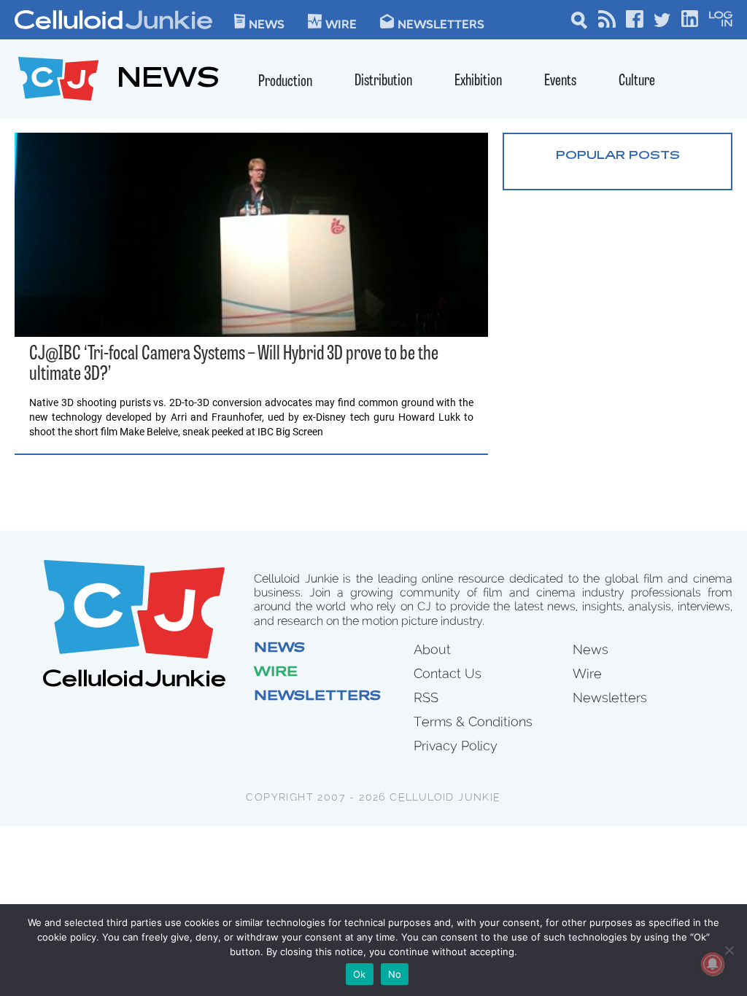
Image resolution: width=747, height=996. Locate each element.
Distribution (383, 81)
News (267, 23)
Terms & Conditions (473, 721)
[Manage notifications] (712, 964)
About (432, 649)
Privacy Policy (456, 745)
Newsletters (441, 23)
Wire (276, 673)
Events (560, 81)
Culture (637, 81)
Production (285, 82)
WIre (341, 23)
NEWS (168, 81)
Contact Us (447, 673)
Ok (359, 974)
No (395, 974)
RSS (426, 697)
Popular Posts (618, 156)
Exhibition (478, 81)
